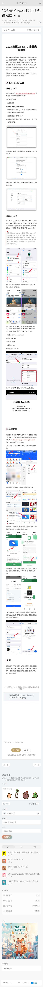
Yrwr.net (22, 983)
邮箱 (4, 818)
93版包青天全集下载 (15, 859)
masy (6, 21)
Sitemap (28, 983)
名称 (4, 809)
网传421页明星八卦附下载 (18, 867)
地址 (3, 827)
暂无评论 (7, 23)
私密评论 (32, 804)
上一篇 (5, 765)
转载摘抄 (27, 23)
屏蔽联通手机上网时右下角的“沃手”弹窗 (23, 881)
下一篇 (37, 765)
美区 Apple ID (8, 968)
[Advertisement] (21, 721)
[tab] (8, 847)
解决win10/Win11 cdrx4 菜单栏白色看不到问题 (25, 874)
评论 (4, 784)
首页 (7, 30)
